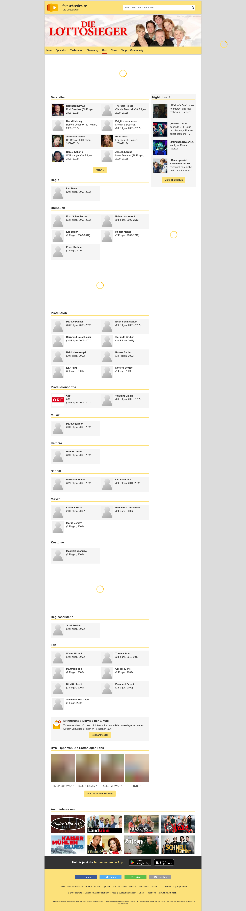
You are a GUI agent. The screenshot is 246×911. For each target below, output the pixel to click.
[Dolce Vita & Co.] (68, 824)
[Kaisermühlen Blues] (68, 844)
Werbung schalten (127, 892)
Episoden (61, 50)
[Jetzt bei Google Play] (140, 862)
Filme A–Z (169, 886)
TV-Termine (76, 50)
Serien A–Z (156, 886)
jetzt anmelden (100, 735)
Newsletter (144, 886)
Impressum (182, 886)
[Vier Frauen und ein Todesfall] (141, 824)
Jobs (114, 892)
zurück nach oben (167, 892)
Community (136, 50)
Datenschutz (76, 892)
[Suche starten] (192, 7)
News (114, 50)
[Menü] (198, 8)
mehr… (100, 170)
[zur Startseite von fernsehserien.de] (52, 7)
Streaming (92, 50)
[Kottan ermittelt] (141, 844)
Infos (49, 50)
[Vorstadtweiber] (178, 824)
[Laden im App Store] (164, 862)
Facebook (151, 892)
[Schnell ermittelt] (178, 844)
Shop (124, 50)
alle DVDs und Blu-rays (100, 793)
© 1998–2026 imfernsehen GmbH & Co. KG (79, 886)
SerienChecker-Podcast (124, 886)
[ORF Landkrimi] (104, 824)
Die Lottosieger (70, 9)
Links (141, 892)
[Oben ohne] (104, 844)
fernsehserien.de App (108, 862)
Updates (106, 886)
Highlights (159, 97)
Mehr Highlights (174, 180)
